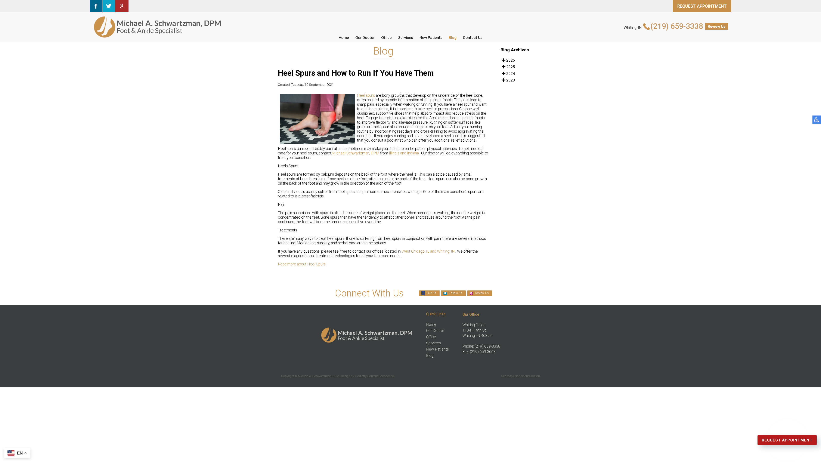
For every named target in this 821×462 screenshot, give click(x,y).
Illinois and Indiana (404, 153)
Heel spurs (366, 95)
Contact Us (472, 37)
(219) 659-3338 (676, 26)
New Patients (430, 37)
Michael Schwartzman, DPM (355, 153)
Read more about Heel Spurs (302, 264)
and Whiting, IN (442, 251)
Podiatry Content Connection (374, 376)
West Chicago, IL (415, 251)
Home (344, 37)
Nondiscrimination (527, 376)
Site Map (507, 376)
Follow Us (455, 293)
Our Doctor (365, 37)
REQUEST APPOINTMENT (702, 6)
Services (405, 37)
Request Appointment (787, 440)
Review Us (716, 26)
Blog (452, 37)
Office (386, 37)
